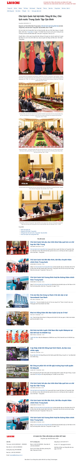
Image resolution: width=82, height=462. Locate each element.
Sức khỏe (18, 11)
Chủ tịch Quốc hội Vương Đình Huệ (50, 26)
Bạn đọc (51, 8)
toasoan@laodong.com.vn (16, 455)
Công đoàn (57, 8)
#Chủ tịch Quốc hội (25, 229)
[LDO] (17, 248)
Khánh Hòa (33, 302)
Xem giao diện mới (36, 11)
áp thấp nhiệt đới (36, 355)
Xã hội (15, 8)
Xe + (29, 11)
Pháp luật (39, 8)
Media (20, 8)
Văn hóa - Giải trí (66, 8)
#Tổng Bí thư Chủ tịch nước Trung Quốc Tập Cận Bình (34, 233)
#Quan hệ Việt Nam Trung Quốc (28, 231)
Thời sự (45, 8)
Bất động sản (10, 11)
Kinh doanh (32, 8)
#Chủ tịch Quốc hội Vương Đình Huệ (30, 234)
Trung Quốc (30, 32)
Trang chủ (9, 8)
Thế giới (24, 11)
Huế (31, 317)
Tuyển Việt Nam (34, 337)
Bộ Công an (38, 374)
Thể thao (25, 8)
